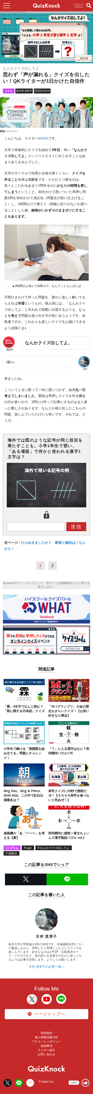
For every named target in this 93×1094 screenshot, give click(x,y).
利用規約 (46, 1033)
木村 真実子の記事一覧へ (46, 966)
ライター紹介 (46, 1050)
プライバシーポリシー (46, 1041)
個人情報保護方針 (46, 1037)
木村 (45, 138)
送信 (76, 526)
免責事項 (46, 1045)
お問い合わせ (46, 1054)
